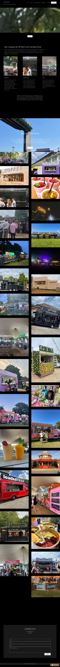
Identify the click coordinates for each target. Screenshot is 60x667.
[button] (49, 2)
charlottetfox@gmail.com (37, 2)
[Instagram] (46, 2)
